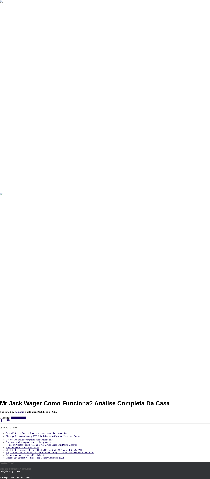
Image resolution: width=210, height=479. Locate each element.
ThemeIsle (27, 477)
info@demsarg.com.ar (10, 471)
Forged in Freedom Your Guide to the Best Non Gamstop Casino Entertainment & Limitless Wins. (50, 452)
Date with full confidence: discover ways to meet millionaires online (36, 433)
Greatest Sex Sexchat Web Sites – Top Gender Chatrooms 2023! (35, 458)
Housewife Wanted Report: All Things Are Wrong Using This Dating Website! (41, 445)
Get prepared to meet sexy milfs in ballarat (25, 455)
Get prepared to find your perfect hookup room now (29, 439)
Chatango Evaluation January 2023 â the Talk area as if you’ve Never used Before (43, 436)
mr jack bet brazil (18, 418)
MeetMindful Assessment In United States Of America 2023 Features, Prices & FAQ (44, 450)
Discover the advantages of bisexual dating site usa (28, 442)
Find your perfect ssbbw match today (22, 447)
